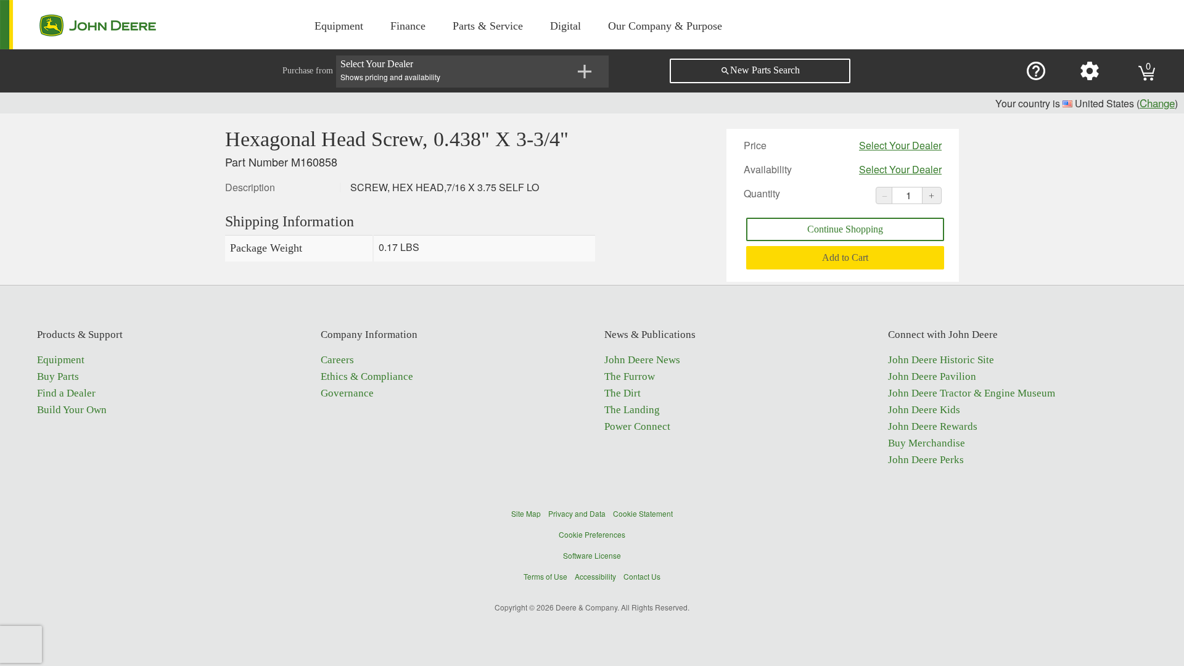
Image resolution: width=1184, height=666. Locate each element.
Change (1157, 102)
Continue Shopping (845, 229)
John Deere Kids (924, 410)
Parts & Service (488, 26)
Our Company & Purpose (665, 26)
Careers (337, 360)
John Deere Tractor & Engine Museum (971, 393)
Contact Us (641, 576)
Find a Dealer (66, 393)
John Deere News (642, 360)
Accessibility (595, 576)
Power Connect (637, 426)
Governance (347, 393)
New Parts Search (760, 70)
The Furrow (629, 376)
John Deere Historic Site (941, 360)
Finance (408, 26)
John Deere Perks (926, 460)
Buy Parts (58, 376)
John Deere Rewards (932, 426)
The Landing (632, 410)
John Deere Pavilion (932, 376)
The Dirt (622, 393)
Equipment (338, 26)
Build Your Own (72, 410)
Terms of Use (545, 576)
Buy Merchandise (926, 443)
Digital (565, 26)
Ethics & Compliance (367, 376)
